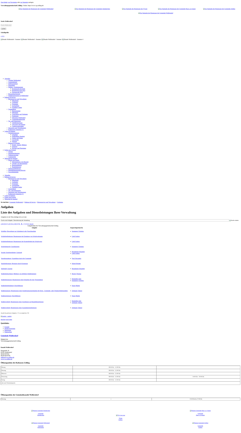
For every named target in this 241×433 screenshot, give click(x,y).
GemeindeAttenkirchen (40, 414)
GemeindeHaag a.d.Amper (200, 414)
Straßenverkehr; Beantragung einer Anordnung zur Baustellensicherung (22, 302)
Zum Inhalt (4, 2)
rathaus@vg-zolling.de (7, 357)
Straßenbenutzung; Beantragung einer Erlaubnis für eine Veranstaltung (22, 280)
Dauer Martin (76, 285)
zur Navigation (12, 2)
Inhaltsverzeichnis (10, 328)
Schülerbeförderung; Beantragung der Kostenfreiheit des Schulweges (21, 241)
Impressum (8, 330)
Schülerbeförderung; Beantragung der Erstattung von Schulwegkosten (22, 236)
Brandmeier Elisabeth (78, 251)
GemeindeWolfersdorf (40, 426)
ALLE (31, 224)
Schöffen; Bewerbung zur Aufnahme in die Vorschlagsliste (18, 231)
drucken (3, 319)
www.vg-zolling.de (6, 359)
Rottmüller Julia (76, 279)
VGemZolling (120, 419)
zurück (8, 316)
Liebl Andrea (76, 236)
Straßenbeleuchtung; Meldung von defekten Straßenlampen (18, 274)
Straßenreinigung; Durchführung (10, 296)
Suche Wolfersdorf (7, 21)
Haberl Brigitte (76, 263)
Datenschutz (8, 332)
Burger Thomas (76, 274)
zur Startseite (24, 2)
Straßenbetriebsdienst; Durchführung (12, 285)
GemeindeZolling (200, 426)
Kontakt (7, 327)
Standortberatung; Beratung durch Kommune (14, 263)
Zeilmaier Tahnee (77, 291)
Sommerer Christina (78, 231)
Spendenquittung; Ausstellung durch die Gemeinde (16, 258)
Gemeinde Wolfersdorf (9, 336)
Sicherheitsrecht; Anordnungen (10, 246)
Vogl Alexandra (76, 258)
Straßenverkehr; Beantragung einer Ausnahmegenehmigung (19, 308)
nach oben (9, 319)
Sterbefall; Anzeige (6, 268)
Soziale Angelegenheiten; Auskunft (11, 252)
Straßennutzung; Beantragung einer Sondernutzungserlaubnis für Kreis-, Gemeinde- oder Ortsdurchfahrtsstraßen (34, 291)
